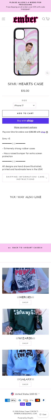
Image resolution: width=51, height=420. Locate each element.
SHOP (25, 302)
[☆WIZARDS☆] (25, 322)
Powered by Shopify (25, 418)
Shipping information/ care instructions (25, 178)
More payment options (25, 127)
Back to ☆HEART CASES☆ (27, 248)
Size (24, 100)
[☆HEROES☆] (25, 281)
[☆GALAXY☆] (25, 363)
